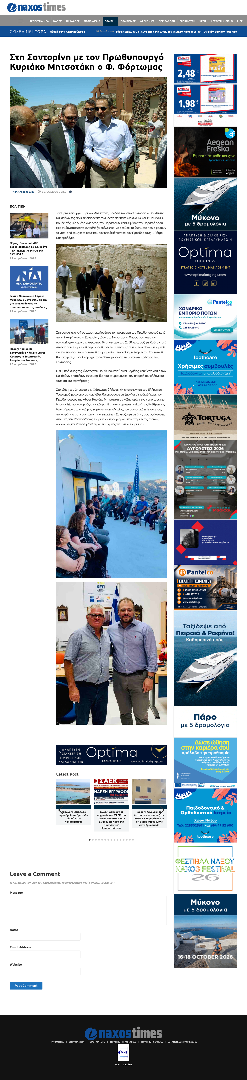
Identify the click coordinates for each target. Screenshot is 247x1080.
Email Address (20, 947)
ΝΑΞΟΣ (57, 21)
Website (16, 965)
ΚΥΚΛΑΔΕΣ (73, 21)
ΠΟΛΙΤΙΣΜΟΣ (128, 21)
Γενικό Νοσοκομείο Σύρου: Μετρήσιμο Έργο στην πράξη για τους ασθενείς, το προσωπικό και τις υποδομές (28, 301)
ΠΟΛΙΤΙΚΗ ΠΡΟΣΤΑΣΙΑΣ (123, 1041)
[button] (162, 810)
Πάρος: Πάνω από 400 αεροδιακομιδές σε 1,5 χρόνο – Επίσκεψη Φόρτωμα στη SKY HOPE (28, 248)
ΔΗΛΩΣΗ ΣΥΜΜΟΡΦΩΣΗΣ (182, 1041)
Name (14, 930)
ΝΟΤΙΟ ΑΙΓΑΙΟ (92, 21)
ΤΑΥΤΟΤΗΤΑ (57, 1041)
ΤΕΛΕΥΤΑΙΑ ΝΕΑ (39, 21)
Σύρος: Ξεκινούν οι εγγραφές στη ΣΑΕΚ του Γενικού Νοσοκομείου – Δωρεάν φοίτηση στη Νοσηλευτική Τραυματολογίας (151, 31)
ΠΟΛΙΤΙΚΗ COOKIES (152, 1041)
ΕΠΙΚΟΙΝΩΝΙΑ (76, 1041)
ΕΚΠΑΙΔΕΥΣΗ (187, 21)
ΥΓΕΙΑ (203, 21)
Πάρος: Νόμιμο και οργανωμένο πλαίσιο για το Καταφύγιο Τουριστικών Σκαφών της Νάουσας (27, 354)
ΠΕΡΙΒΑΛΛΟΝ (167, 21)
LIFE (240, 21)
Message (16, 893)
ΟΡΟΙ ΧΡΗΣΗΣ (97, 1041)
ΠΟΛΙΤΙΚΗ (110, 21)
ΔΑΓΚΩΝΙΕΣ (147, 21)
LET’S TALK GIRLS (222, 21)
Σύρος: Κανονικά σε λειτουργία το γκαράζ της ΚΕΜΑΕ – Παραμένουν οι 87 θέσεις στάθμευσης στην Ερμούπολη (149, 818)
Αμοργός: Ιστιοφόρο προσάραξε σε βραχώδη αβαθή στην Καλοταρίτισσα (73, 816)
